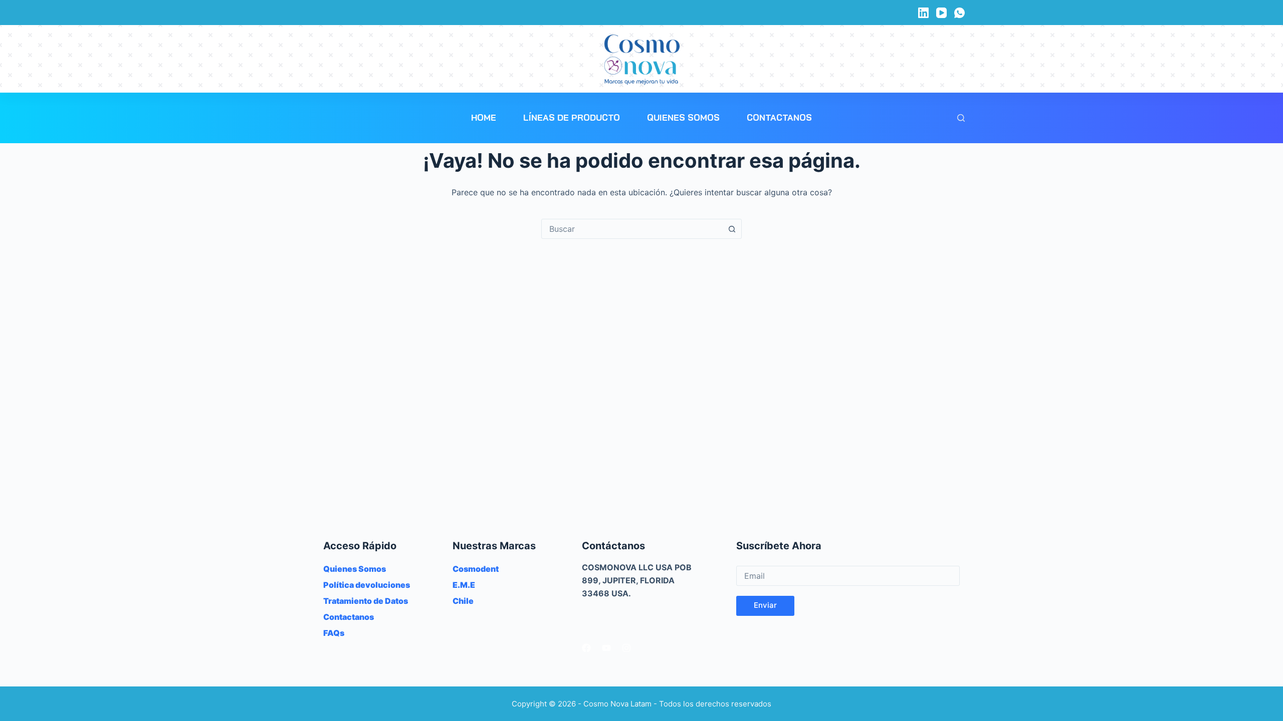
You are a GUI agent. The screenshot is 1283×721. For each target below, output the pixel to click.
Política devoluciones (366, 585)
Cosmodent (476, 569)
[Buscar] (961, 118)
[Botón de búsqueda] (731, 228)
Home (483, 117)
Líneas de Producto (571, 117)
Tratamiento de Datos (365, 601)
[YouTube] (941, 13)
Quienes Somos (683, 117)
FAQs (333, 633)
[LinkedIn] (923, 13)
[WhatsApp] (959, 13)
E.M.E (464, 585)
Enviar (765, 605)
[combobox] (632, 229)
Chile (463, 601)
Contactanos (779, 117)
